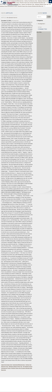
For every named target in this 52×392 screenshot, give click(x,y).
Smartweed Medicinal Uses (18, 364)
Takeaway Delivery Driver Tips (15, 366)
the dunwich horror (9, 17)
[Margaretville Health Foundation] (9, 3)
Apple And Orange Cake (6, 364)
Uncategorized (15, 20)
